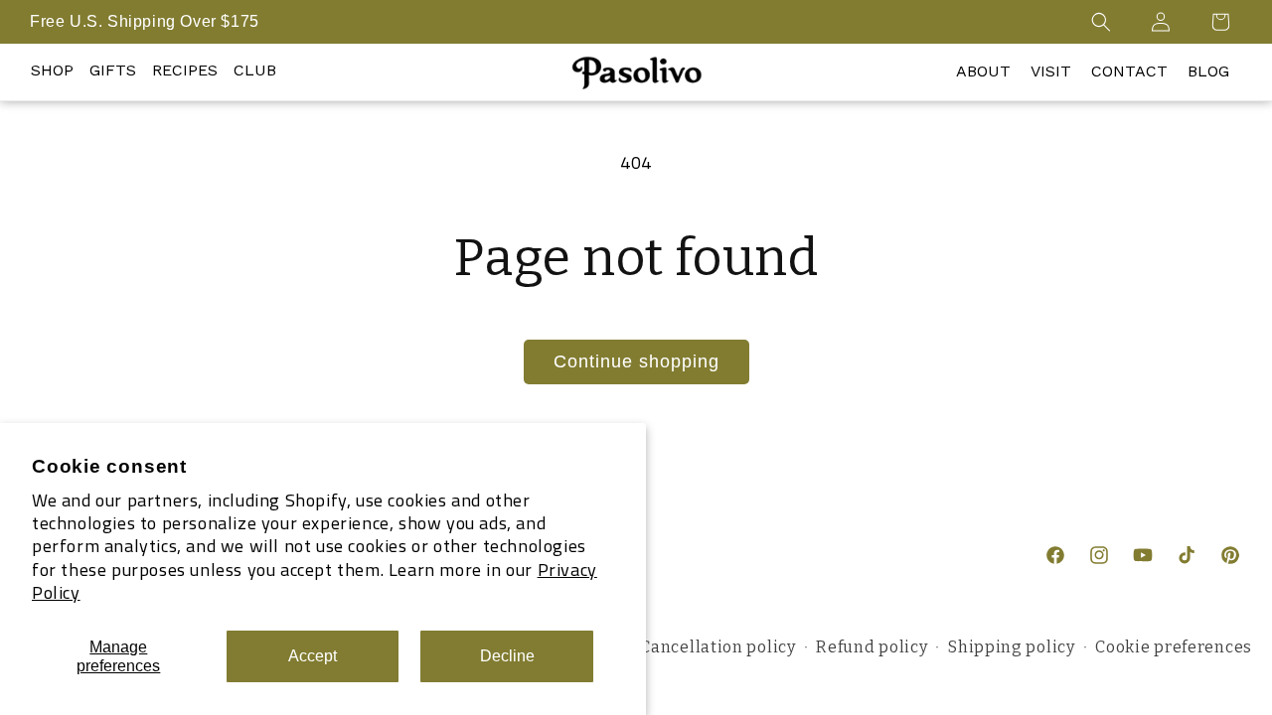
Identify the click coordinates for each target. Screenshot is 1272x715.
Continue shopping (636, 361)
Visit (1051, 71)
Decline (507, 655)
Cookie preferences (1173, 647)
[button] (1101, 22)
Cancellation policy (717, 647)
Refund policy (871, 647)
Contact (1129, 71)
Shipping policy (1011, 647)
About (983, 71)
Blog (1208, 71)
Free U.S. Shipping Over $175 (144, 21)
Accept (312, 655)
